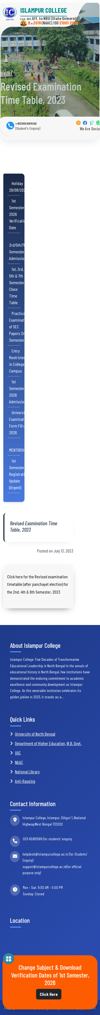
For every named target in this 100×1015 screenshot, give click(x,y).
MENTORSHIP (18, 446)
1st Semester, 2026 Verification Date (18, 214)
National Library (27, 771)
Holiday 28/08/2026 (18, 186)
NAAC (19, 762)
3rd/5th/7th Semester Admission (18, 248)
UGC (18, 752)
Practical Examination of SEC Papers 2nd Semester (19, 326)
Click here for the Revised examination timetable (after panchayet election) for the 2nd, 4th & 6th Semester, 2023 (37, 584)
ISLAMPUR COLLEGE (43, 10)
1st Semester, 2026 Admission (17, 391)
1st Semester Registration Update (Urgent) (19, 474)
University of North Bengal (35, 733)
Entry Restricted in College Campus (17, 360)
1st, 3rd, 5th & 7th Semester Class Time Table (16, 285)
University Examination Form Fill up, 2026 (19, 422)
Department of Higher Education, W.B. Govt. (48, 743)
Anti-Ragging (25, 781)
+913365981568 (27, 126)
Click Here (49, 994)
